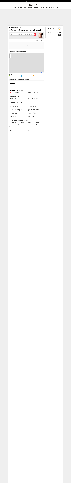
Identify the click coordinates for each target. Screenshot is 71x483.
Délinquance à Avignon (32, 110)
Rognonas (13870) (13, 99)
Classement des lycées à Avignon (16, 110)
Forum (61, 1)
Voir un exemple (58, 31)
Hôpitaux (29, 131)
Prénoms (48, 7)
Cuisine (17, 1)
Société (44, 1)
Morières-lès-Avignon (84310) (33, 98)
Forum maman (54, 7)
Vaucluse (17, 27)
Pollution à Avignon (31, 112)
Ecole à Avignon (13, 112)
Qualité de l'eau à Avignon (15, 106)
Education (36, 7)
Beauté (14, 1)
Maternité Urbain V (15, 83)
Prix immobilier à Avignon (33, 115)
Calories (29, 129)
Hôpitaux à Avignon (31, 116)
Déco (25, 1)
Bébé (25, 7)
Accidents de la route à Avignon (34, 109)
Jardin (27, 1)
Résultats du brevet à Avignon (33, 122)
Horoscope (55, 1)
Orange (20, 36)
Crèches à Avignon (13, 113)
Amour (31, 1)
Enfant (30, 7)
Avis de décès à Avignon (14, 107)
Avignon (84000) (37, 84)
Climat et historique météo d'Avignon (35, 104)
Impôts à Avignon (13, 116)
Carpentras (25, 36)
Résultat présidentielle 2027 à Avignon (17, 122)
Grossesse (20, 7)
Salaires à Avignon (13, 115)
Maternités (13, 27)
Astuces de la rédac (50, 32)
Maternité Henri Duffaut (16, 90)
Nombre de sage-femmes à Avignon (34, 107)
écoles (42, 7)
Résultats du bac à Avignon (15, 124)
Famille (38, 1)
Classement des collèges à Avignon (16, 109)
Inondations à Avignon (32, 106)
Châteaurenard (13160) (32, 99)
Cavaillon (16, 36)
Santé (41, 1)
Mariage (34, 1)
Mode (11, 1)
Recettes (21, 1)
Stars (48, 1)
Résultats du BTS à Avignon (33, 124)
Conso (14, 7)
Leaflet (43, 72)
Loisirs (50, 1)
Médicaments (30, 130)
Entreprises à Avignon (32, 113)
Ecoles (11, 130)
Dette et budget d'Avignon (15, 117)
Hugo (59, 1)
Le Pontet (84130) (13, 98)
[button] (10, 55)
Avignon (11, 104)
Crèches (11, 131)
